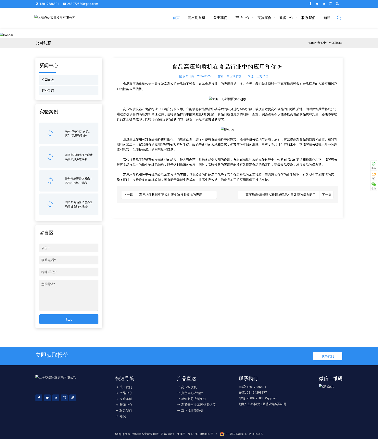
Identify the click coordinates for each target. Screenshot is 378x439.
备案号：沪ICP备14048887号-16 (197, 433)
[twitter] (317, 4)
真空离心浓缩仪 (192, 393)
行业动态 (48, 90)
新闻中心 (286, 18)
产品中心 (242, 18)
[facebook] (310, 4)
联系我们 (308, 18)
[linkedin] (323, 4)
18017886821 (49, 4)
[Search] (339, 17)
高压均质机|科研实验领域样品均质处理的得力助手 (281, 195)
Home (311, 42)
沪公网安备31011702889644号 (243, 433)
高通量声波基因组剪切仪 (198, 405)
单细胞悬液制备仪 (193, 399)
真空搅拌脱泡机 (192, 411)
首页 (176, 18)
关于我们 (220, 18)
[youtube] (337, 4)
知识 (327, 18)
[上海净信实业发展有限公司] (55, 17)
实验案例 (264, 18)
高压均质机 (196, 18)
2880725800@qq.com (82, 4)
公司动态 (337, 42)
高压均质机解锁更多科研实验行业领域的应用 (170, 195)
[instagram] (330, 4)
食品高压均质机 (134, 84)
